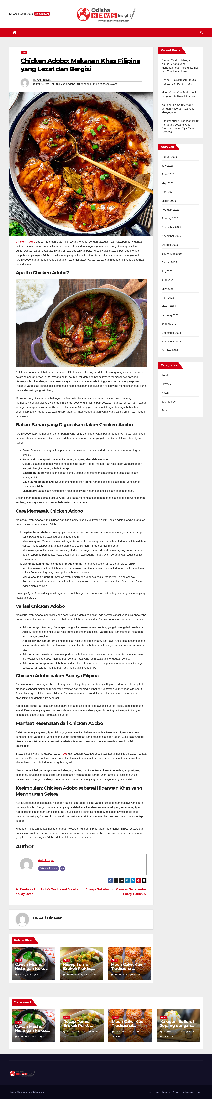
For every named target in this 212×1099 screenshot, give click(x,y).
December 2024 (171, 332)
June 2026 (168, 174)
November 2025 (171, 236)
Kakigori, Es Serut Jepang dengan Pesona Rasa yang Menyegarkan (178, 109)
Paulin (136, 974)
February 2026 (170, 209)
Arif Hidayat (44, 79)
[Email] (62, 868)
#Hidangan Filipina (88, 84)
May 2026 (168, 183)
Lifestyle (167, 384)
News (165, 392)
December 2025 (171, 227)
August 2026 (169, 156)
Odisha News (37, 1092)
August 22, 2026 (28, 1036)
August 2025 (169, 262)
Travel (165, 410)
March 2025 (169, 306)
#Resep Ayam (108, 84)
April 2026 (168, 192)
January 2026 (170, 218)
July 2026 (167, 165)
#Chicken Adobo (65, 84)
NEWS (176, 1092)
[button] (201, 32)
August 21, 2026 (76, 1031)
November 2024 (171, 341)
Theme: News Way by (20, 1092)
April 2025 (168, 297)
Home (149, 1092)
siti (38, 974)
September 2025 (172, 253)
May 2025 (168, 288)
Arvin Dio (90, 974)
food (65, 753)
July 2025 (167, 271)
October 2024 (170, 350)
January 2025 (170, 324)
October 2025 (170, 244)
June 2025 (168, 280)
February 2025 (170, 315)
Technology (169, 401)
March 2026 (169, 200)
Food (24, 53)
